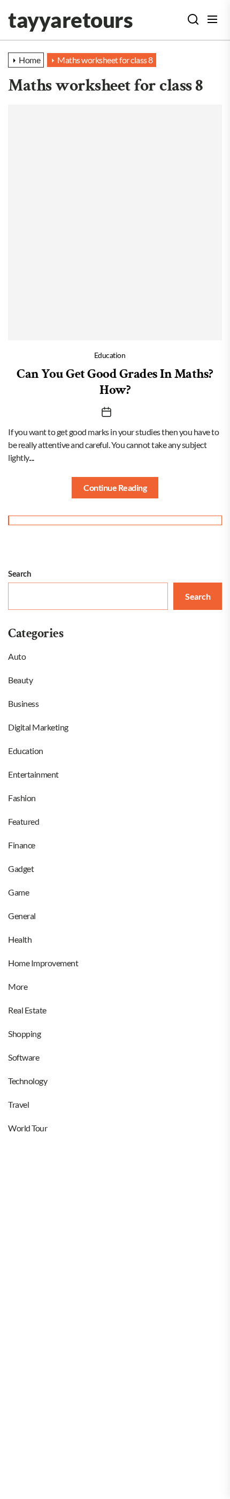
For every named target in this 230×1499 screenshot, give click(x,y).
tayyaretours (70, 20)
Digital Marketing (38, 727)
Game (18, 892)
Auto (17, 656)
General (22, 916)
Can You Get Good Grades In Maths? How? (115, 382)
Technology (27, 1081)
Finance (21, 845)
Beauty (20, 680)
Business (23, 703)
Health (20, 939)
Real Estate (27, 1010)
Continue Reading (115, 487)
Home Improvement (43, 963)
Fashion (22, 798)
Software (23, 1057)
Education (110, 355)
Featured (23, 821)
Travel (18, 1104)
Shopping (24, 1033)
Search (19, 573)
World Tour (27, 1128)
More (17, 986)
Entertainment (33, 774)
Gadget (21, 868)
